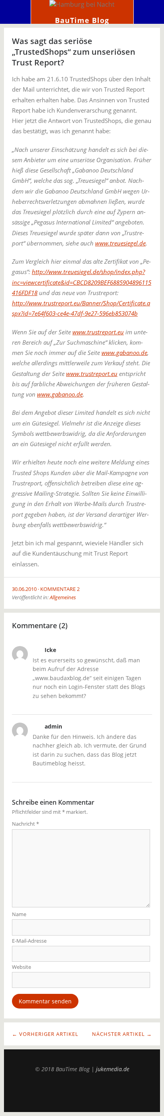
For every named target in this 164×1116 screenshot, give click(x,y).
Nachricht (25, 823)
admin (53, 726)
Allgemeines (63, 597)
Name (19, 914)
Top (82, 1092)
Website (21, 966)
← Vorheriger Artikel (45, 1033)
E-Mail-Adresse (29, 940)
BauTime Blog (82, 20)
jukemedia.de (112, 1069)
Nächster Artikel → (122, 1033)
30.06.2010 (24, 589)
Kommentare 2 (60, 589)
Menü (15, 12)
